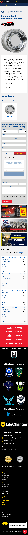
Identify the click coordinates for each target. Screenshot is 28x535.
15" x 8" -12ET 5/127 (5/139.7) (18, 307)
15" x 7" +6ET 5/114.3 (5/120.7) (17, 274)
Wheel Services (5, 493)
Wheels (4, 482)
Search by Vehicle (6, 474)
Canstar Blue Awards (6, 514)
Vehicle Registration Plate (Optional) (8, 181)
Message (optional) (6, 186)
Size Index (4, 512)
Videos (4, 506)
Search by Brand (5, 477)
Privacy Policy (5, 198)
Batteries (4, 490)
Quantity (21, 129)
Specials (4, 497)
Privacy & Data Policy (10, 531)
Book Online (5, 500)
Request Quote (6, 201)
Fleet (3, 502)
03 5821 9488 (8, 441)
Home (3, 11)
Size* (3, 129)
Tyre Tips (4, 481)
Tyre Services (5, 491)
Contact (4, 498)
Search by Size (5, 475)
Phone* (9, 139)
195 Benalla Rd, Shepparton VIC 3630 (14, 438)
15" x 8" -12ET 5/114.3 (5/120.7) (17, 290)
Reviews (4, 508)
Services (4, 488)
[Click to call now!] (16, 1)
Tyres (3, 472)
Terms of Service (14, 198)
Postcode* (4, 148)
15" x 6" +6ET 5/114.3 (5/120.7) (17, 257)
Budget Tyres (5, 516)
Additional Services (6, 495)
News (3, 504)
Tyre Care (4, 479)
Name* (4, 134)
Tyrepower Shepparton (15, 5)
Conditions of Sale (18, 531)
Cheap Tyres (4, 518)
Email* (3, 143)
